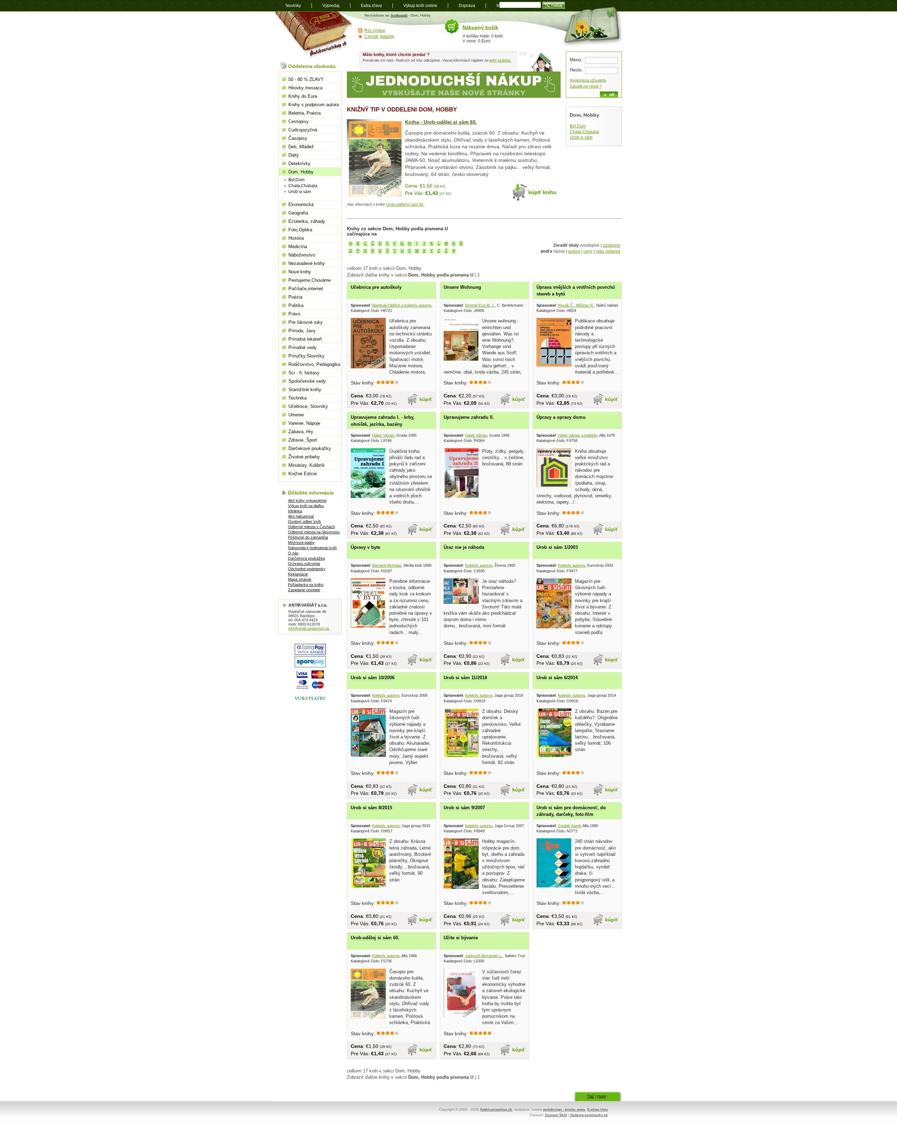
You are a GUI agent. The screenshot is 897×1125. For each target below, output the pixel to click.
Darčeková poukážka (306, 558)
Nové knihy (299, 271)
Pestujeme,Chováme (309, 280)
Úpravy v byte (365, 547)
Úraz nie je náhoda (464, 547)
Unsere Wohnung (462, 287)
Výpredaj (331, 5)
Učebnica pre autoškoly (376, 287)
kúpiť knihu (542, 192)
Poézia (295, 297)
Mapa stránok (299, 579)
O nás (293, 553)
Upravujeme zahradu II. (469, 417)
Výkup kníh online (420, 5)
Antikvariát (399, 15)
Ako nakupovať (301, 516)
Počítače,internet (305, 288)
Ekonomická (301, 204)
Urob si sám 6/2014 (557, 677)
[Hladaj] (553, 5)
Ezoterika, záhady (306, 221)
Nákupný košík (480, 27)
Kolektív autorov (478, 565)
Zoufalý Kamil (569, 826)
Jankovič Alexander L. (483, 956)
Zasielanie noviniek (304, 590)
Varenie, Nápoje (304, 423)
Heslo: (576, 70)
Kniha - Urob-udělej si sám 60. (441, 122)
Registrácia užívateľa (588, 80)
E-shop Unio (597, 1109)
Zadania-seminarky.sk (589, 1115)
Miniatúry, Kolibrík (306, 465)
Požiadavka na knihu (305, 584)
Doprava (467, 5)
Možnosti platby (301, 542)
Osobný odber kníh (304, 521)
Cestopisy (298, 121)
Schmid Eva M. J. (480, 305)
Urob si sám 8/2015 (371, 807)
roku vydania (608, 251)
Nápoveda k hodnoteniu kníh (312, 548)
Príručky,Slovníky (306, 356)
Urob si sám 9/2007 (464, 807)
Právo (294, 313)
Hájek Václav (383, 435)
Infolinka (295, 511)
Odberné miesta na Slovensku (314, 532)
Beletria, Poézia (304, 113)
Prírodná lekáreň (305, 339)
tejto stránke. (500, 60)
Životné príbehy (304, 456)
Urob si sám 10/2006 (373, 677)
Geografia (298, 213)
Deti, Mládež (301, 146)
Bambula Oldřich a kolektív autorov (401, 305)
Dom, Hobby (301, 172)
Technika (297, 398)
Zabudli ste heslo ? (586, 86)
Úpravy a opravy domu (561, 417)
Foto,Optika (300, 229)
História (296, 238)
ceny (588, 251)
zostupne (611, 245)
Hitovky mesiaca (305, 87)
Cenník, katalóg (379, 36)
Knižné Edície (302, 473)
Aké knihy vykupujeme (307, 500)
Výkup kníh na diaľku (306, 506)
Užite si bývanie (461, 937)
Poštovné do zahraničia (308, 537)
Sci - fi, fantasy (304, 372)
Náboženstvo (301, 255)
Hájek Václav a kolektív (577, 435)
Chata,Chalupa (584, 131)
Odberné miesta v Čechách (311, 527)
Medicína (297, 246)
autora (574, 251)
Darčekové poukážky (309, 448)
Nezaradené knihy (306, 263)
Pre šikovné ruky (305, 322)
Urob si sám (581, 137)
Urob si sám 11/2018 (465, 677)
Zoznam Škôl (556, 1115)
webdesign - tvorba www (564, 1109)
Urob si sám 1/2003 (557, 547)
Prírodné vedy (302, 347)
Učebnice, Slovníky (308, 406)
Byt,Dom (578, 126)
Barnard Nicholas (387, 565)
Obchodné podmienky (307, 569)
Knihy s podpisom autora (313, 104)
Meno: (576, 59)
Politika (295, 305)
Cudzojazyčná (302, 129)
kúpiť (425, 399)
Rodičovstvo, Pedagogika (314, 364)
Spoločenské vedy (307, 381)
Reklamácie (298, 574)
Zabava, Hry (300, 431)
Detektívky (299, 163)
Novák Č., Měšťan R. (576, 305)
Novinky (293, 5)
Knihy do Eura (302, 96)
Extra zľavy (371, 5)
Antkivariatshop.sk (496, 1109)
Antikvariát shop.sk (314, 35)
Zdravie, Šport (302, 440)
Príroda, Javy (302, 330)
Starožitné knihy (304, 389)
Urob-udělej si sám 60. (405, 204)
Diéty (293, 155)
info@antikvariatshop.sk (308, 628)
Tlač (590, 1096)
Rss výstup (374, 30)
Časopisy (297, 138)
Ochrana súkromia (304, 563)
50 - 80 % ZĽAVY (306, 79)
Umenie (296, 414)
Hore (601, 1096)
